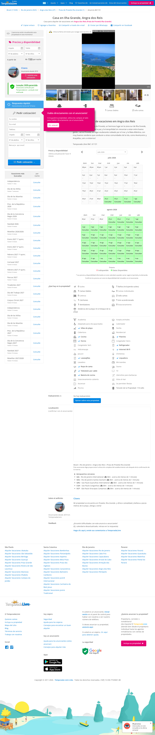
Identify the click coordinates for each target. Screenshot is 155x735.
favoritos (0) (82, 3)
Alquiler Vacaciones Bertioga (16, 556)
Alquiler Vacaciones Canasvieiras (57, 569)
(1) (71, 10)
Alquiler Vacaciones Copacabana (95, 556)
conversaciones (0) (99, 3)
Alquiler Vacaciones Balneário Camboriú (56, 573)
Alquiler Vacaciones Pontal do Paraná (133, 561)
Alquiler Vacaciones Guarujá (16, 559)
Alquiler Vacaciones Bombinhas (56, 550)
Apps (63, 3)
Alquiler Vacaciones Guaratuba (133, 553)
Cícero (24, 68)
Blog (71, 3)
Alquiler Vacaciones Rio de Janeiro (96, 550)
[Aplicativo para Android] (53, 664)
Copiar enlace (29, 25)
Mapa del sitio (10, 625)
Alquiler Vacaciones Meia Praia (56, 559)
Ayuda (53, 3)
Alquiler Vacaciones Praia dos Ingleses (55, 564)
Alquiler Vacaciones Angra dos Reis (96, 569)
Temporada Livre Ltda (64, 680)
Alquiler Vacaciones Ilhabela (16, 575)
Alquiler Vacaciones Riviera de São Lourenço (19, 567)
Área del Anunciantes (118, 3)
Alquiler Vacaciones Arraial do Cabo (96, 559)
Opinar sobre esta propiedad (87, 400)
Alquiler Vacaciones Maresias (17, 572)
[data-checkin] (15, 48)
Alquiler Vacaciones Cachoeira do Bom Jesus (57, 585)
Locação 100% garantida (27, 85)
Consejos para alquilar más (55, 647)
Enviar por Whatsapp (99, 25)
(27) (47, 10)
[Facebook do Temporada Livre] (7, 648)
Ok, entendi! (53, 125)
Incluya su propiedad (140, 3)
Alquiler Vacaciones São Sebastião (18, 553)
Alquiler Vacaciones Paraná (132, 550)
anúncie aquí (87, 627)
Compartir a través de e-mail (73, 25)
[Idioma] (46, 3)
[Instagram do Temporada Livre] (12, 648)
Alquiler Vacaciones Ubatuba (16, 550)
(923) (29, 10)
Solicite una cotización (32, 76)
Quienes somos (11, 619)
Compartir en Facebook (122, 25)
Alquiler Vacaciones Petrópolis (94, 572)
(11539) (12, 10)
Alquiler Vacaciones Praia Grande (18, 562)
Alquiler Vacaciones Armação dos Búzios (95, 564)
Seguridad (48, 619)
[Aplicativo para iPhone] (53, 671)
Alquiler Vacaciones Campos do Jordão (17, 579)
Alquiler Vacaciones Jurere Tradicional (54, 591)
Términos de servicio (13, 631)
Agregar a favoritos (48, 25)
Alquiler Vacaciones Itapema (55, 556)
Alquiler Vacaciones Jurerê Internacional (54, 579)
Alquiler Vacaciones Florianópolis (57, 553)
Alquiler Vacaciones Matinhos (133, 556)
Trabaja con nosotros (13, 634)
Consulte (36, 182)
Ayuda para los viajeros (53, 622)
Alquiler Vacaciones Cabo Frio (94, 553)
